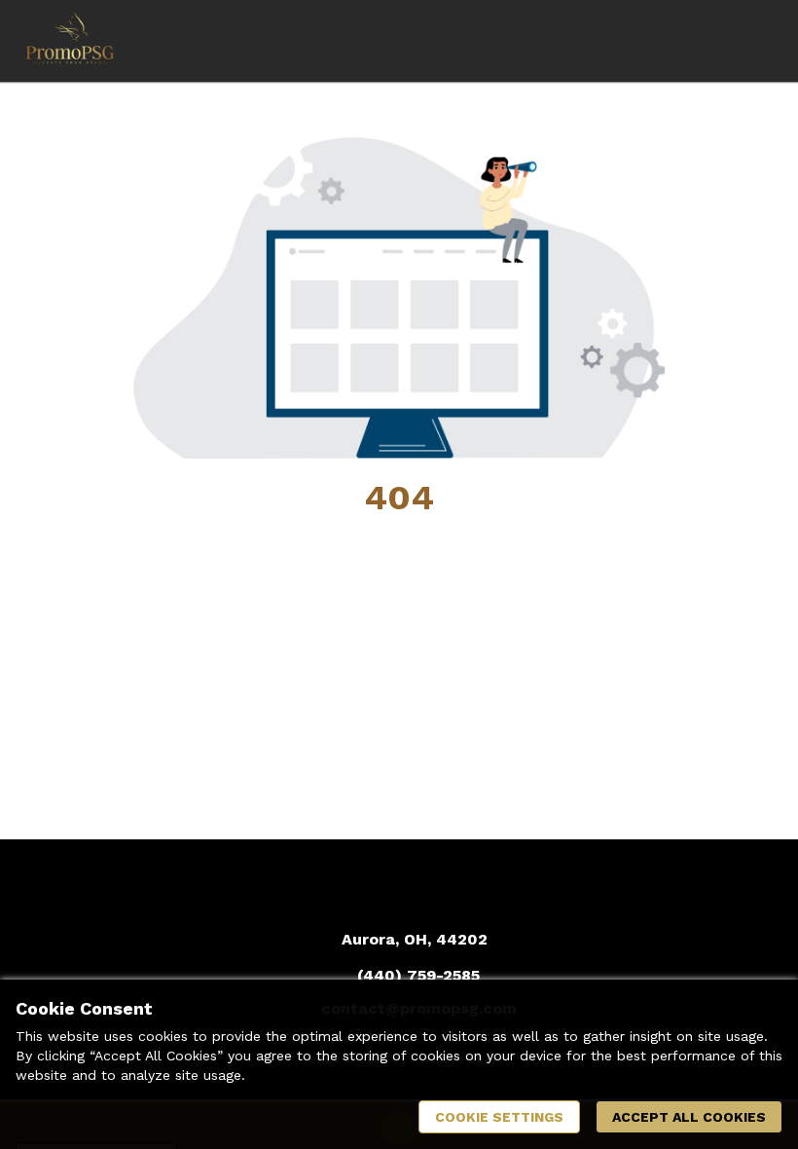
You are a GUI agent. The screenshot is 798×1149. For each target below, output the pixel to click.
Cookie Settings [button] (499, 1117)
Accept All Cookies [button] (689, 1117)
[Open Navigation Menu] (754, 41)
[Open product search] (715, 41)
